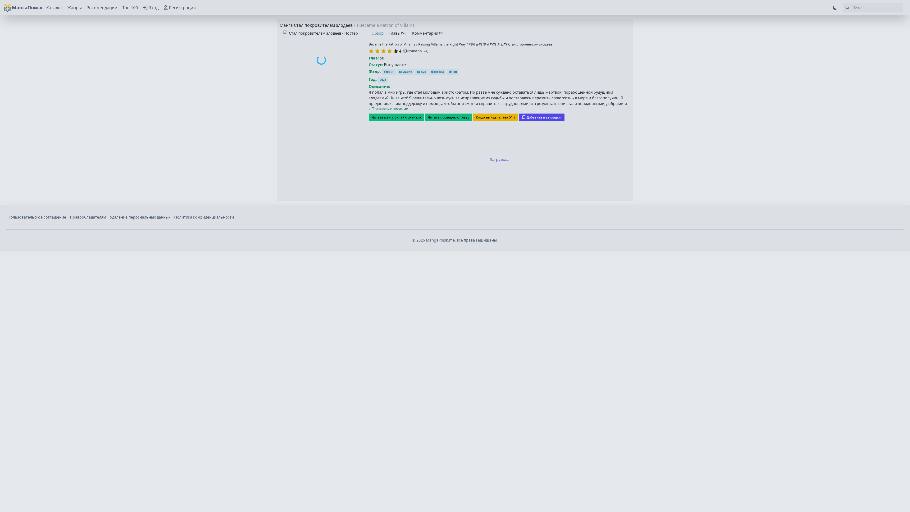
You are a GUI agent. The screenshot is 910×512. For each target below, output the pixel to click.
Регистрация (182, 7)
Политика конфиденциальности (204, 217)
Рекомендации (102, 7)
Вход (153, 7)
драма (421, 72)
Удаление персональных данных (140, 217)
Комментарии (427, 33)
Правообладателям (88, 217)
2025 (383, 80)
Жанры (74, 7)
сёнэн (453, 72)
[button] (383, 51)
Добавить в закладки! (544, 117)
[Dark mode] (835, 7)
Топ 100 (130, 7)
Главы (397, 33)
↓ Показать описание (388, 108)
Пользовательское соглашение (37, 217)
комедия (405, 72)
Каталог (54, 7)
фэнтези (437, 72)
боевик (389, 72)
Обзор (378, 33)
